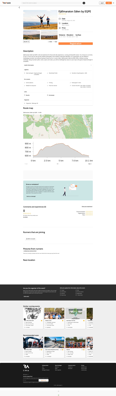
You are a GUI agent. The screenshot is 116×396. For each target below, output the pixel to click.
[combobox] (53, 3)
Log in (102, 3)
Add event (70, 368)
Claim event (26, 296)
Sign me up (43, 380)
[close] (58, 391)
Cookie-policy (84, 370)
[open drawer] (113, 3)
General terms (84, 366)
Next (89, 164)
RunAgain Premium (45, 370)
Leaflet (85, 138)
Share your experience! (87, 206)
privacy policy (37, 382)
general (42, 382)
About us (57, 366)
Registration (75, 43)
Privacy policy (84, 368)
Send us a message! (31, 196)
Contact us (70, 366)
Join (109, 3)
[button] (58, 65)
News (56, 368)
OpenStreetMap (89, 138)
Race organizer (58, 370)
